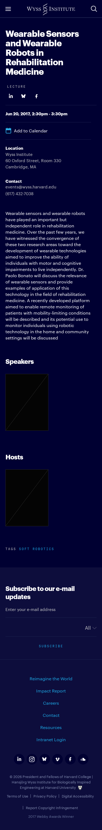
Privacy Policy (45, 795)
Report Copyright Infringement (52, 807)
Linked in (10, 96)
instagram (32, 759)
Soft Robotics (36, 548)
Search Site (94, 8)
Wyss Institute (51, 9)
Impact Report (51, 691)
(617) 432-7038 (19, 193)
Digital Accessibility (78, 795)
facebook (70, 759)
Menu (8, 9)
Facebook (36, 96)
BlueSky (23, 96)
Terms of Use (17, 795)
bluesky (44, 759)
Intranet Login (51, 739)
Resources (51, 727)
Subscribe (51, 645)
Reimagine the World (51, 678)
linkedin (19, 759)
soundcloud (83, 759)
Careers (51, 703)
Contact (51, 715)
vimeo (57, 759)
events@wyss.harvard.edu (30, 186)
